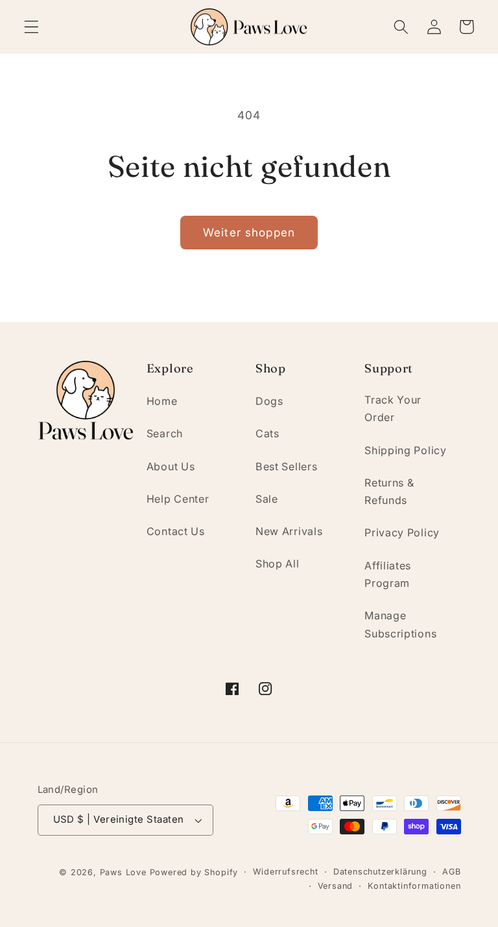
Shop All (277, 563)
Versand (335, 886)
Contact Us (176, 531)
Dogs (269, 401)
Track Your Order (392, 408)
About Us (171, 466)
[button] (31, 26)
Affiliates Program (387, 574)
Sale (266, 498)
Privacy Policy (402, 532)
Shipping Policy (405, 450)
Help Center (178, 498)
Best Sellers (286, 466)
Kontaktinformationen (414, 886)
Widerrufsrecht (285, 871)
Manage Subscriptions (400, 624)
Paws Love (123, 872)
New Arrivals (288, 531)
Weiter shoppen (249, 232)
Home (162, 401)
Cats (267, 433)
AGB (451, 871)
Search (165, 433)
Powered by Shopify (194, 872)
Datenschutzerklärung (380, 871)
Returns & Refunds (389, 491)
